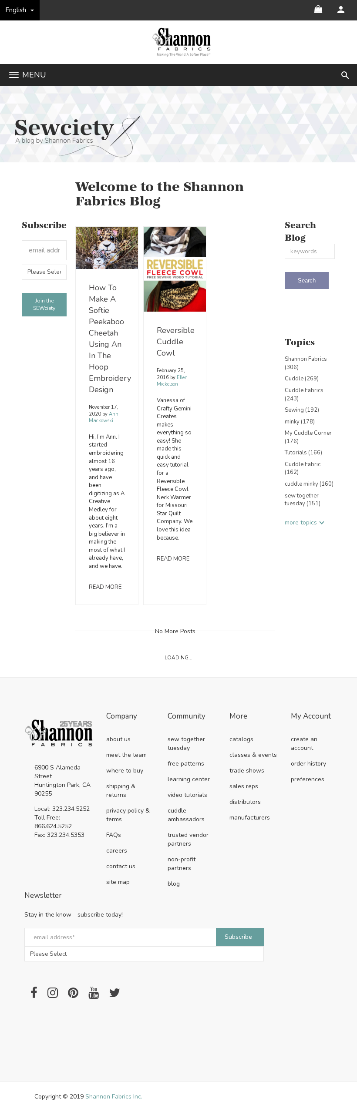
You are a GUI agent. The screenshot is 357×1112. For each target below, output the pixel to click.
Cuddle (302, 379)
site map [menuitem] (118, 882)
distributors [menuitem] (245, 802)
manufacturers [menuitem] (249, 817)
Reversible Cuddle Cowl (176, 341)
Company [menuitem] (121, 716)
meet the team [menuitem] (126, 755)
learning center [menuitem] (189, 779)
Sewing (302, 410)
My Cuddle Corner (308, 437)
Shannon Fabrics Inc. (113, 1096)
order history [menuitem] (308, 763)
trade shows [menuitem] (246, 770)
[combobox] (310, 251)
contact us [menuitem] (120, 866)
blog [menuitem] (174, 884)
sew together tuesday (302, 500)
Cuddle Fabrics (304, 394)
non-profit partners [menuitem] (181, 863)
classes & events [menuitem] (253, 755)
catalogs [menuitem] (241, 739)
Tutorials (303, 453)
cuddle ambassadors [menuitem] (186, 814)
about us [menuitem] (118, 739)
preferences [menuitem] (307, 779)
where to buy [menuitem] (124, 770)
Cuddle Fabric (302, 468)
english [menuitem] (16, 10)
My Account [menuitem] (311, 716)
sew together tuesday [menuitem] (186, 743)
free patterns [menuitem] (186, 763)
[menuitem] (340, 9)
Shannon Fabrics (306, 363)
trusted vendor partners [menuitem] (188, 839)
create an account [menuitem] (304, 743)
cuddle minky (309, 484)
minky (300, 422)
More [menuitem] (238, 716)
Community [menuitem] (186, 716)
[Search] (307, 280)
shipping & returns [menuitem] (120, 790)
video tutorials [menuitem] (187, 795)
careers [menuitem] (116, 851)
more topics (301, 522)
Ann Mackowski (103, 417)
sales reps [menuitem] (243, 786)
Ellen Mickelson (172, 381)
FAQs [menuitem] (113, 835)
